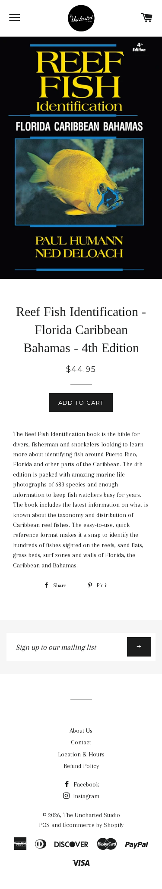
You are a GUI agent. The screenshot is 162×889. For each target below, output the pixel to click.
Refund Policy (81, 765)
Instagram (85, 796)
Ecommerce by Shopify (93, 824)
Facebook (85, 784)
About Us (81, 730)
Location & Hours (81, 754)
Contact (81, 742)
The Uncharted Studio (91, 815)
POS (44, 824)
